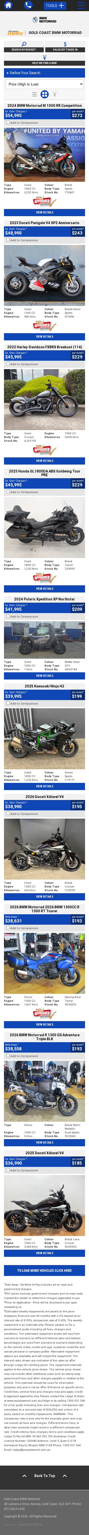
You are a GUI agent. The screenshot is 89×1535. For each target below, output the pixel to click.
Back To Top (44, 1476)
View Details (44, 212)
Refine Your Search (23, 73)
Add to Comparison (24, 122)
